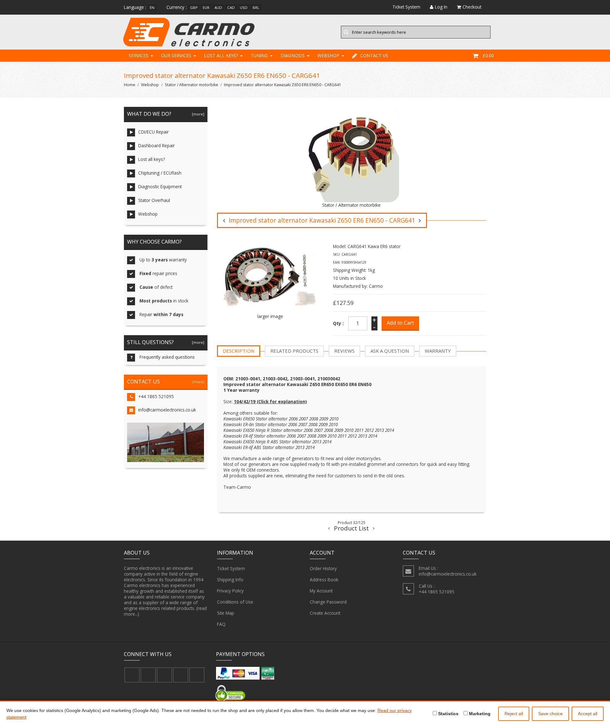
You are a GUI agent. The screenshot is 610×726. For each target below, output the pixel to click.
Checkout (472, 7)
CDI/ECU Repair (153, 132)
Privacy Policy (230, 591)
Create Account (325, 613)
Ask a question (389, 351)
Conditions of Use (235, 602)
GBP (194, 7)
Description (238, 351)
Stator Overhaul (154, 200)
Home (129, 84)
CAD (231, 7)
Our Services (176, 55)
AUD (218, 7)
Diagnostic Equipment (160, 186)
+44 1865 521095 (156, 396)
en (152, 7)
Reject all (514, 713)
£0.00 (488, 55)
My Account (321, 591)
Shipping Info (230, 580)
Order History (323, 568)
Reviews (344, 351)
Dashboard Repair (156, 145)
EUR (206, 7)
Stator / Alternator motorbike (191, 84)
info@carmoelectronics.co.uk (167, 410)
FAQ (221, 624)
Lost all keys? (221, 55)
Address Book (324, 580)
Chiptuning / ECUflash (159, 173)
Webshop (328, 55)
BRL (256, 7)
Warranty (438, 351)
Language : (135, 7)
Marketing (479, 713)
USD (243, 7)
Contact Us (374, 55)
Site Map (225, 613)
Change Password (328, 602)
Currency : (176, 7)
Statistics (447, 713)
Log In (441, 7)
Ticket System (231, 568)
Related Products (294, 351)
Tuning (259, 55)
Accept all (587, 713)
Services (138, 55)
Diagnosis (293, 55)
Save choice (550, 713)
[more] (197, 114)
